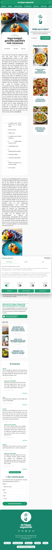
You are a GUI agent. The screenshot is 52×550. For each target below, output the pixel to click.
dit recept (24, 295)
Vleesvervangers (18, 6)
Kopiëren (8, 48)
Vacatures (29, 543)
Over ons (7, 543)
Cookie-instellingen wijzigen (26, 547)
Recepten (3, 6)
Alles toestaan (42, 290)
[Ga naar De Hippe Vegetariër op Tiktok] (30, 531)
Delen (16, 48)
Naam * (4, 489)
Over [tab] (43, 261)
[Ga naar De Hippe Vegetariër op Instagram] (22, 531)
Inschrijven (46, 38)
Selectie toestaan (26, 290)
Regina (4, 444)
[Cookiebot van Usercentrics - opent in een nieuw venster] (45, 258)
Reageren (25, 393)
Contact (37, 543)
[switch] (19, 286)
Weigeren (9, 290)
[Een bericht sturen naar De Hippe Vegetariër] (33, 531)
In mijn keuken (27, 6)
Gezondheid (44, 6)
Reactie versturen (14, 503)
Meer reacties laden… (15, 472)
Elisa (4, 397)
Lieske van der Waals (10, 381)
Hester (4, 368)
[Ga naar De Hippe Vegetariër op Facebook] (19, 531)
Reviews (10, 6)
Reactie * (5, 483)
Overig (45, 543)
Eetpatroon (36, 6)
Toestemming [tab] (9, 261)
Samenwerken (18, 543)
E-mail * (4, 495)
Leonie (4, 409)
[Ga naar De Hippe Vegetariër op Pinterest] (26, 531)
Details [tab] (26, 261)
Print (24, 48)
